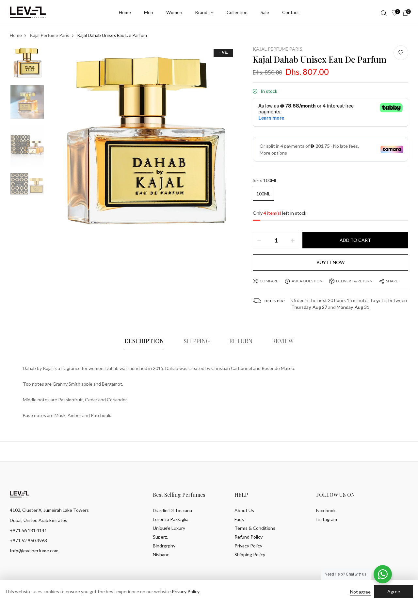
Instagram (326, 519)
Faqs (239, 519)
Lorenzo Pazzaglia (170, 519)
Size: (265, 180)
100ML (263, 193)
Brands (202, 12)
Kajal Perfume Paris (277, 49)
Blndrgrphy (164, 545)
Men (148, 12)
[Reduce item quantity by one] (259, 240)
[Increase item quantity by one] (292, 240)
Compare (269, 280)
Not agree (360, 592)
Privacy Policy (248, 545)
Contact (290, 12)
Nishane (161, 554)
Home (125, 12)
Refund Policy (248, 537)
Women (174, 12)
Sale (265, 12)
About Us (244, 510)
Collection (237, 12)
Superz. (160, 537)
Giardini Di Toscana (172, 510)
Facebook (326, 510)
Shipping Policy (249, 554)
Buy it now (331, 262)
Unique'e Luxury (169, 528)
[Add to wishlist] (401, 52)
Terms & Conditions (254, 528)
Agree (393, 591)
